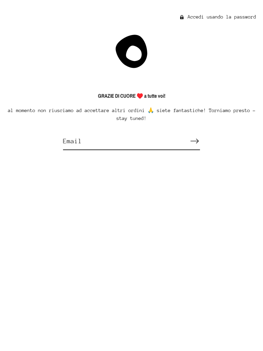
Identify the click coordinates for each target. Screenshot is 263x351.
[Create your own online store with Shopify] (131, 234)
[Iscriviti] (194, 141)
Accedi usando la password (220, 17)
